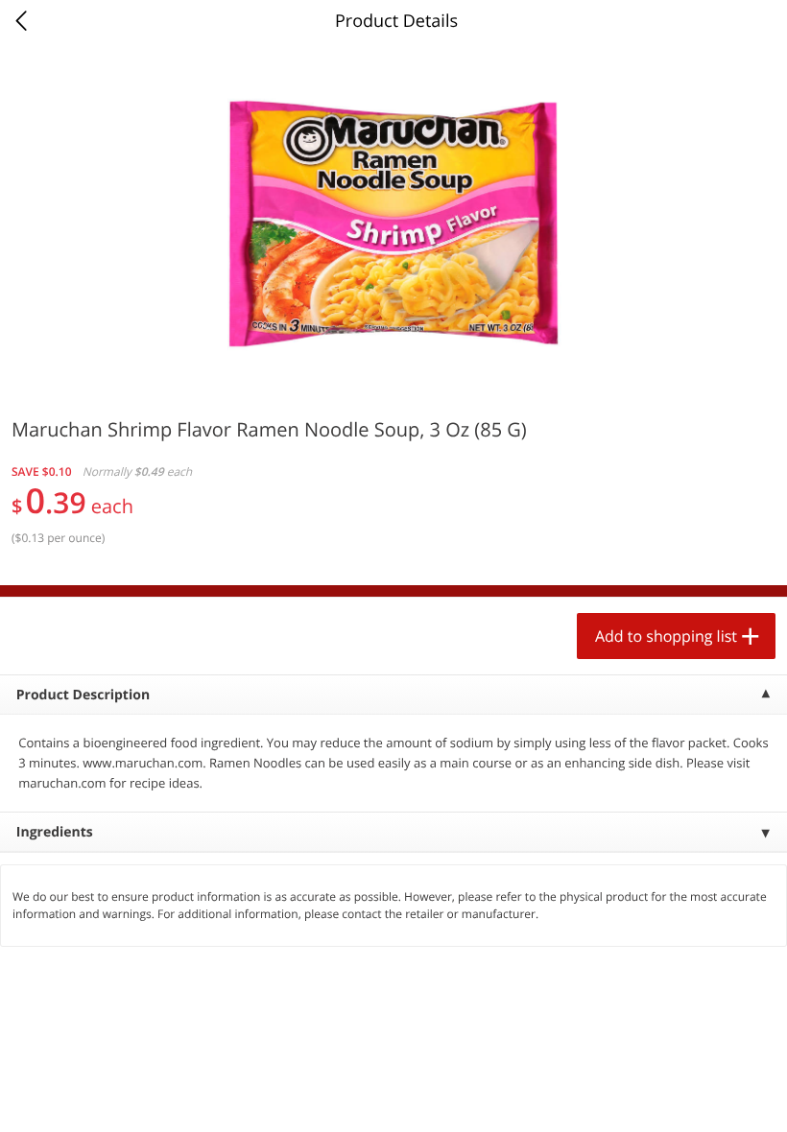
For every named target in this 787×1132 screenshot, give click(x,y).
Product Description (83, 695)
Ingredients (54, 832)
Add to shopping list (666, 636)
